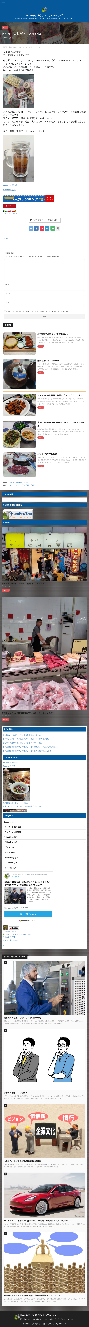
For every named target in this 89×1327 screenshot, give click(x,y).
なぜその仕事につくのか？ (15, 1092)
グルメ (7, 239)
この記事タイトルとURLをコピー (46, 220)
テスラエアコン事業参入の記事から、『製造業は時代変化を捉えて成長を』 (36, 1220)
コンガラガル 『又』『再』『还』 (22, 485)
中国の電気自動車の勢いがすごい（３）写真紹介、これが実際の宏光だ (30, 747)
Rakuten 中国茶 (9, 190)
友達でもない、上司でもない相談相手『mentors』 (22, 806)
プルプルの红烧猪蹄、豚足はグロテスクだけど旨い (59, 395)
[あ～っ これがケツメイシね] (47, 228)
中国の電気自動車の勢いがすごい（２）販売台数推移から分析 (27, 751)
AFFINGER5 (62, 1324)
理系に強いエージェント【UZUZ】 (16, 803)
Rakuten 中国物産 (10, 185)
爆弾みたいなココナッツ (48, 360)
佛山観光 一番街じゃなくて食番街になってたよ (23, 583)
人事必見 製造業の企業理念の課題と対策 (22, 1160)
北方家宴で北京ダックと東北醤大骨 (53, 334)
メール (7, 293)
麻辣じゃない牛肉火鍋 (47, 453)
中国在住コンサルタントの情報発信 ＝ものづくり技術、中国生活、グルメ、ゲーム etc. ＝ (47, 1319)
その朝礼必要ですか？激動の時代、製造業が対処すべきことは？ (32, 1295)
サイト (6, 302)
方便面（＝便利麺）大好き (19, 483)
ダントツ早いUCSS (10, 940)
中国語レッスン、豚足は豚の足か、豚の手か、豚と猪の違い (28, 712)
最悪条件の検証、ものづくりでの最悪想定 (22, 1017)
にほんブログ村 (9, 937)
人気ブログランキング (10, 213)
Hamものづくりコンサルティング (44, 15)
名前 (6, 284)
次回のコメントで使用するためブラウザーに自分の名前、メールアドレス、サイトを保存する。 (39, 311)
